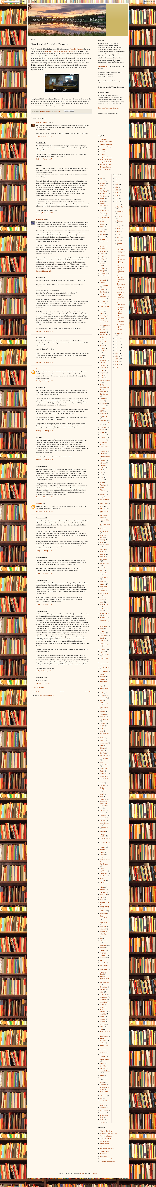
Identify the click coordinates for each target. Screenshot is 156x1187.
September (120, 221)
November (120, 212)
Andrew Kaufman (103, 204)
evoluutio (103, 360)
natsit (101, 731)
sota (101, 960)
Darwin (102, 289)
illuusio (102, 453)
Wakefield (103, 1108)
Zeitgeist (102, 1122)
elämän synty (104, 321)
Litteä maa (103, 649)
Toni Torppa (104, 1036)
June (118, 231)
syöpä (101, 992)
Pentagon (103, 799)
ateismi (102, 237)
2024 (117, 184)
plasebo (102, 813)
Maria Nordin (104, 682)
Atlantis (102, 239)
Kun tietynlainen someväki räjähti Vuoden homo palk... (121, 308)
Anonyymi (103, 210)
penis (101, 797)
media (102, 693)
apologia (102, 224)
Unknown (39, 369)
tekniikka (103, 1014)
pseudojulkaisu (104, 827)
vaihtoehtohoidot (105, 1072)
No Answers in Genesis (107, 1149)
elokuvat (102, 329)
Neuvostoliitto (104, 734)
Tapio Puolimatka (103, 1010)
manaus (102, 679)
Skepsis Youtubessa (106, 157)
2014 (117, 344)
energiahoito (104, 334)
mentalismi (103, 698)
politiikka (103, 815)
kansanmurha (104, 531)
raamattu (102, 847)
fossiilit (102, 378)
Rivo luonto (103, 876)
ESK (101, 357)
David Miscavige (103, 295)
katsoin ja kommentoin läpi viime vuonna (59, 51)
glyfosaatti (103, 391)
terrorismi (103, 1024)
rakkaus (102, 850)
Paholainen (103, 768)
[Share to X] (69, 111)
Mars (101, 686)
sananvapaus (103, 922)
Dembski (102, 301)
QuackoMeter (104, 149)
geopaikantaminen (105, 388)
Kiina (101, 552)
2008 (117, 362)
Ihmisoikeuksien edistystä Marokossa (120, 295)
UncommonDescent (106, 1159)
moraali (102, 717)
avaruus (102, 249)
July (118, 229)
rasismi (102, 857)
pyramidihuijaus (105, 838)
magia (102, 674)
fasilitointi (103, 368)
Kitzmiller (103, 568)
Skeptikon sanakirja (106, 159)
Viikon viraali (104, 1091)
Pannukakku (103, 773)
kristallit (102, 591)
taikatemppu (103, 997)
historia (102, 406)
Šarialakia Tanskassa (76, 49)
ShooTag (102, 950)
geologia (102, 385)
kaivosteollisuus (105, 524)
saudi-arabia (103, 931)
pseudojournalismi (104, 824)
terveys (102, 1027)
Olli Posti (103, 753)
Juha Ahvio (103, 509)
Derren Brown (104, 306)
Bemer (102, 261)
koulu (101, 581)
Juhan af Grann (104, 511)
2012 (101, 178)
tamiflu (102, 1007)
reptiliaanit (103, 871)
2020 (117, 196)
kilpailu (102, 554)
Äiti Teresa (103, 191)
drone (101, 313)
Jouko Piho (103, 504)
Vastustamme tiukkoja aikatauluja (121, 278)
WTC (101, 1120)
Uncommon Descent (103, 1056)
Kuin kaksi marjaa (103, 599)
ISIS (101, 475)
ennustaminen (104, 341)
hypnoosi (102, 440)
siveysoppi (103, 953)
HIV (101, 411)
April (119, 237)
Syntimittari (103, 987)
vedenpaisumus (104, 1078)
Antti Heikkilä (104, 217)
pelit (101, 794)
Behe (101, 256)
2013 (117, 347)
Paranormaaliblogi (105, 147)
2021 (117, 193)
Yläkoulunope (40, 219)
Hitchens (102, 408)
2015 (117, 341)
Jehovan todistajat (102, 491)
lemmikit (102, 641)
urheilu (102, 1063)
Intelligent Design (103, 466)
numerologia (104, 743)
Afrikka (102, 183)
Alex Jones (103, 196)
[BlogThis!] (67, 111)
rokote (102, 887)
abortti (102, 181)
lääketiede (103, 635)
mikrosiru (103, 712)
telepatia (102, 1019)
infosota (102, 460)
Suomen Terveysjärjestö (104, 977)
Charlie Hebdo (104, 276)
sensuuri (102, 948)
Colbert (102, 283)
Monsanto (103, 714)
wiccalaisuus (104, 1110)
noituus (102, 740)
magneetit (103, 677)
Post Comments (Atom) (47, 695)
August (119, 226)
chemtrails (103, 280)
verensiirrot (103, 1085)
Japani (102, 487)
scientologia (103, 934)
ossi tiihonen (104, 756)
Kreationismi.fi (104, 1144)
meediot (102, 695)
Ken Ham (103, 549)
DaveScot (103, 292)
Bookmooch (103, 273)
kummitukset (104, 604)
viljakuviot (103, 1096)
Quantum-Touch (105, 843)
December (120, 207)
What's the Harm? (105, 169)
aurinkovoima (104, 242)
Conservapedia (104, 285)
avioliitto (102, 251)
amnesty (102, 201)
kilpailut (102, 557)
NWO (101, 745)
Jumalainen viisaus (103, 516)
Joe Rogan (103, 494)
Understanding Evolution (107, 1161)
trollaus (102, 1043)
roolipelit (103, 892)
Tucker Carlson (104, 1045)
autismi (102, 246)
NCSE (102, 1146)
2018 (117, 201)
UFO (101, 1050)
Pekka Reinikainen (103, 789)
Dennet (102, 304)
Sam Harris (103, 913)
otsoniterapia (104, 758)
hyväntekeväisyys (104, 443)
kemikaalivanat (104, 545)
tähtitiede (103, 994)
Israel (101, 480)
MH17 (102, 700)
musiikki (102, 723)
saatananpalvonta (105, 903)
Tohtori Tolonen (105, 1032)
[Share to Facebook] (71, 111)
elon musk (103, 332)
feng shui (103, 373)
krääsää (102, 584)
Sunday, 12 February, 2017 (44, 271)
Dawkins (102, 299)
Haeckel (102, 401)
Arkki (102, 227)
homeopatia (103, 416)
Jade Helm (103, 485)
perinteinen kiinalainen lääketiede (103, 803)
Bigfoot (102, 268)
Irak (101, 472)
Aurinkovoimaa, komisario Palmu (120, 326)
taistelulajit (103, 1002)
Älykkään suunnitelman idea (108, 1133)
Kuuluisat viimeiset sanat (104, 621)
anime (102, 208)
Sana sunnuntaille (103, 917)
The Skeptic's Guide (106, 164)
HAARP (102, 398)
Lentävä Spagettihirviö (104, 644)
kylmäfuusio (104, 626)
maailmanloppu (104, 667)
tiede (101, 1029)
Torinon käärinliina (103, 1039)
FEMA (102, 370)
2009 (117, 359)
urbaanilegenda (104, 1059)
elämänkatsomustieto (105, 326)
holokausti (103, 413)
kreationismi (104, 587)
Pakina (102, 771)
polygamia (103, 818)
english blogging (102, 338)
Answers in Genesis (103, 214)
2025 (117, 181)
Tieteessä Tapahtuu (105, 167)
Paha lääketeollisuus (104, 763)
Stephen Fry (103, 970)
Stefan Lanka (104, 965)
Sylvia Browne (104, 983)
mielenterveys (104, 703)
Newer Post (35, 692)
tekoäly (102, 1016)
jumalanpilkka (104, 520)
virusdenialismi (104, 1101)
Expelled (102, 363)
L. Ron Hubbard (102, 632)
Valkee (102, 1075)
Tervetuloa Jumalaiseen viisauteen (108, 108)
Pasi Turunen (104, 779)
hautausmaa (103, 403)
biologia (102, 271)
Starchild (102, 963)
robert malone (104, 883)
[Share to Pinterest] (73, 111)
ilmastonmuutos (105, 456)
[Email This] (65, 111)
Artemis (102, 229)
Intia (101, 470)
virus (101, 1098)
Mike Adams (104, 707)
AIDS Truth (103, 139)
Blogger (94, 1173)
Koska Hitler (104, 577)
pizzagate (103, 810)
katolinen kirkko (103, 536)
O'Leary (102, 748)
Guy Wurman (104, 394)
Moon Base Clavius (106, 142)
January (119, 333)
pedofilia (102, 785)
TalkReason (103, 1156)
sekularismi (103, 945)
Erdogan (102, 348)
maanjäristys (104, 671)
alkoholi (102, 198)
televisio (102, 1022)
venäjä (102, 1082)
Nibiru (102, 738)
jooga (101, 497)
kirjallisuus (103, 559)
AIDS (102, 186)
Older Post (88, 692)
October (119, 216)
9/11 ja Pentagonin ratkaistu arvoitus (121, 250)
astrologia (103, 234)
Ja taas (102, 482)
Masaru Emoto (104, 688)
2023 (117, 187)
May (118, 234)
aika (101, 188)
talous (102, 1005)
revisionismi (103, 873)
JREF (101, 506)
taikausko (103, 1000)
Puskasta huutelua (102, 835)
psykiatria (103, 832)
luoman (81, 1173)
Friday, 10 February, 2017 (44, 136)
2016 (117, 339)
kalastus (102, 528)
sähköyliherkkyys (105, 907)
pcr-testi (102, 783)
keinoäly (102, 540)
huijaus (102, 430)
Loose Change (104, 654)
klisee (101, 570)
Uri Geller (103, 1066)
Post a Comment (39, 688)
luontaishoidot (104, 658)
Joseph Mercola (104, 499)
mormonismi (104, 719)
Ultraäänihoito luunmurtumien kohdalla (121, 259)
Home (62, 692)
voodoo (102, 1105)
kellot (101, 542)
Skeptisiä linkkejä (105, 162)
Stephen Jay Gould (103, 973)
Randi (102, 852)
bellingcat (103, 259)
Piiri (101, 808)
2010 (117, 356)
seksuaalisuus (104, 941)
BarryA (102, 254)
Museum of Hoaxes (106, 144)
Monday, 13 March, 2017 (43, 683)
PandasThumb (104, 1151)
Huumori (102, 437)
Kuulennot (103, 617)
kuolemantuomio (104, 614)
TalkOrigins (103, 1154)
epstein (102, 346)
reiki (101, 868)
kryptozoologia (104, 593)
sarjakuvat (103, 926)
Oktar (101, 750)
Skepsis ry (103, 154)
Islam (101, 477)
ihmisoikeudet (104, 447)
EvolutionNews (104, 1141)
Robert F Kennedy (102, 879)
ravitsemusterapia (105, 861)
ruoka (101, 900)
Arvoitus (102, 232)
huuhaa (102, 432)
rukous (102, 897)
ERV (101, 355)
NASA (102, 726)
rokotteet (102, 890)
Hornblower (103, 427)
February (120, 243)
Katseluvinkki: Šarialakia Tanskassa (121, 286)
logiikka (102, 652)
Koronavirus (104, 573)
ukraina (102, 1052)
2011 (117, 353)
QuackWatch (104, 152)
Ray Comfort (104, 864)
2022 (117, 190)
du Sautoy (103, 316)
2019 (117, 199)
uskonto (102, 1068)
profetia (102, 820)
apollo (102, 222)
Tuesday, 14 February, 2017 (44, 460)
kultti (101, 602)
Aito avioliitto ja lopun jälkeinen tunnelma (120, 269)
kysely (102, 629)
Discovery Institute (105, 1138)
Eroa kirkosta (104, 351)
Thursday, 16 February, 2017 (44, 497)
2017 (117, 204)
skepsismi (103, 958)
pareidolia (103, 776)
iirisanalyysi (103, 451)
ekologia (102, 318)
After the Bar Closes (106, 1131)
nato (101, 728)
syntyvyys (103, 989)
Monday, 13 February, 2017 (44, 331)
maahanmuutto (104, 663)
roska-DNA (103, 895)
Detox (102, 311)
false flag (102, 365)
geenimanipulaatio (105, 381)
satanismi (103, 929)
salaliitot (102, 911)
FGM (101, 375)
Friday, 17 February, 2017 (44, 551)
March (119, 240)
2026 (117, 178)
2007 (117, 365)
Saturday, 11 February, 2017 (44, 213)
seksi (101, 938)
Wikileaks (103, 1113)
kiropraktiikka (104, 563)
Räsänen (102, 855)
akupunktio (103, 193)
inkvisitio (103, 463)
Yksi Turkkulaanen (42, 122)
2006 (117, 368)
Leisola (102, 638)
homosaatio (103, 420)
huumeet (102, 435)
